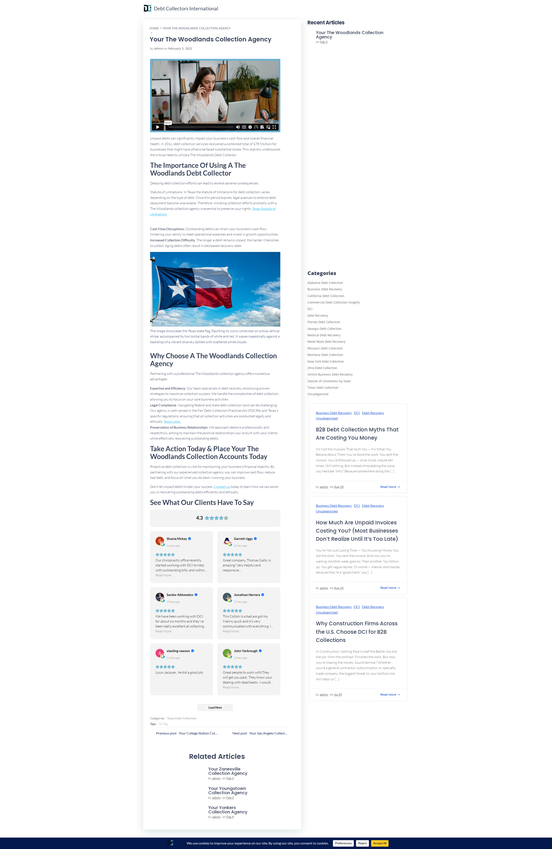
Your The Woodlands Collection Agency (197, 28)
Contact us (222, 486)
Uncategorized (317, 394)
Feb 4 (230, 817)
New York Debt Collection (325, 361)
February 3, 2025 (180, 48)
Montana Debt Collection (325, 355)
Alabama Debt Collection (325, 283)
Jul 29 (338, 694)
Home (154, 28)
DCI (309, 309)
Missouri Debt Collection (325, 348)
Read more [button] (163, 575)
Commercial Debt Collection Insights (333, 302)
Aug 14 (338, 487)
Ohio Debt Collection (322, 368)
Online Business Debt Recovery (330, 374)
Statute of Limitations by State (329, 381)
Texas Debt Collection (181, 718)
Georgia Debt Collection (324, 329)
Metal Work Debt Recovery (326, 342)
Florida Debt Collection (323, 322)
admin (158, 48)
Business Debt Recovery (324, 289)
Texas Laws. (172, 421)
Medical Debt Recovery (323, 335)
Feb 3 (230, 778)
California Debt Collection (325, 296)
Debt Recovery (317, 315)
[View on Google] (159, 541)
